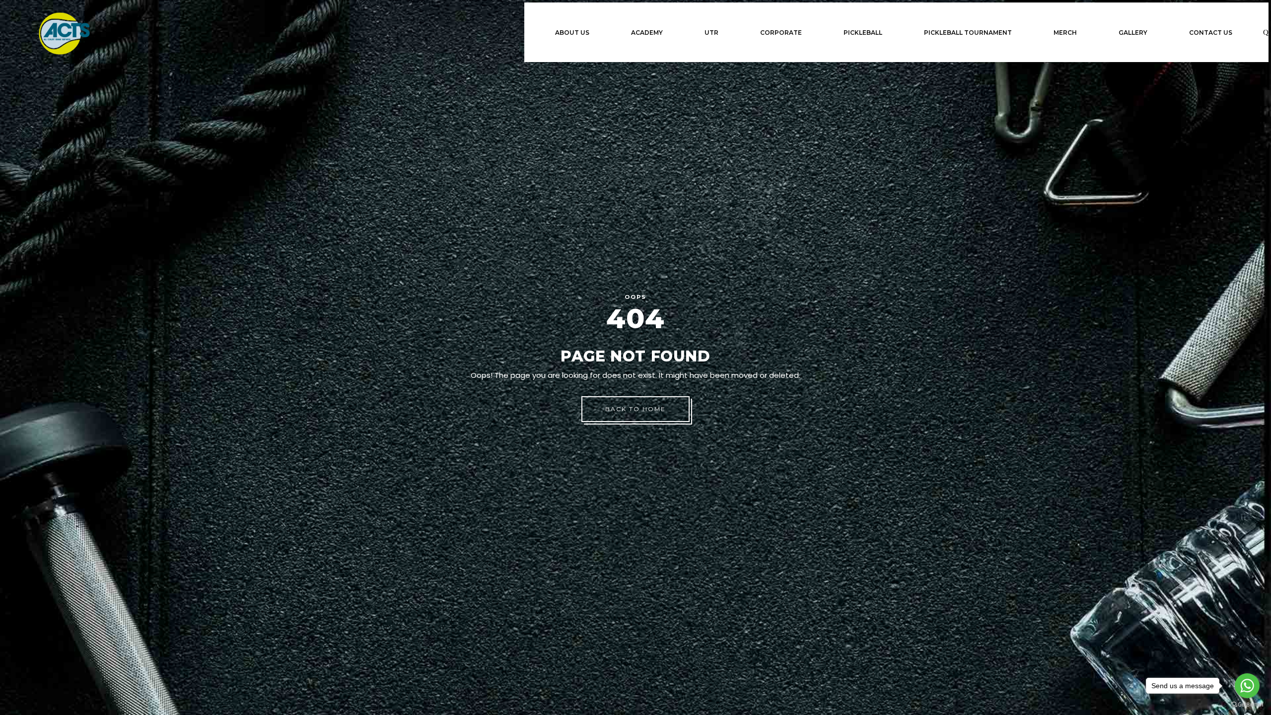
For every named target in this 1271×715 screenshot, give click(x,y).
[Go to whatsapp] (1247, 685)
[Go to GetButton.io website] (1247, 705)
